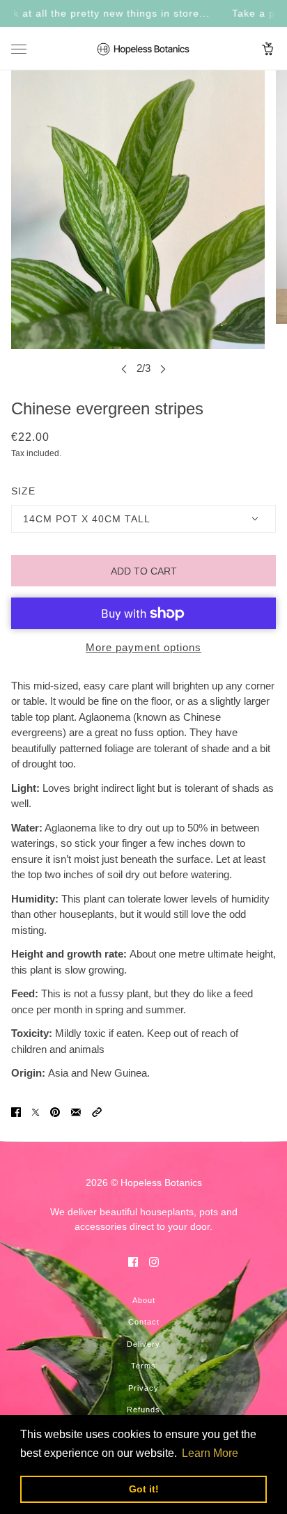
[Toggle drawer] (18, 49)
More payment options (143, 647)
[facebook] (133, 1261)
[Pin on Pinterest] (55, 1111)
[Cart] (268, 48)
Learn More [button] (210, 1453)
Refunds (143, 1409)
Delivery (143, 1344)
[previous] (124, 369)
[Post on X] (35, 1111)
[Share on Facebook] (16, 1111)
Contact (144, 1322)
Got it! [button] (144, 1489)
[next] (163, 369)
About (143, 1300)
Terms (143, 1365)
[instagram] (154, 1261)
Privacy (143, 1388)
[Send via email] (75, 1111)
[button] (96, 1111)
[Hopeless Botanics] (143, 48)
